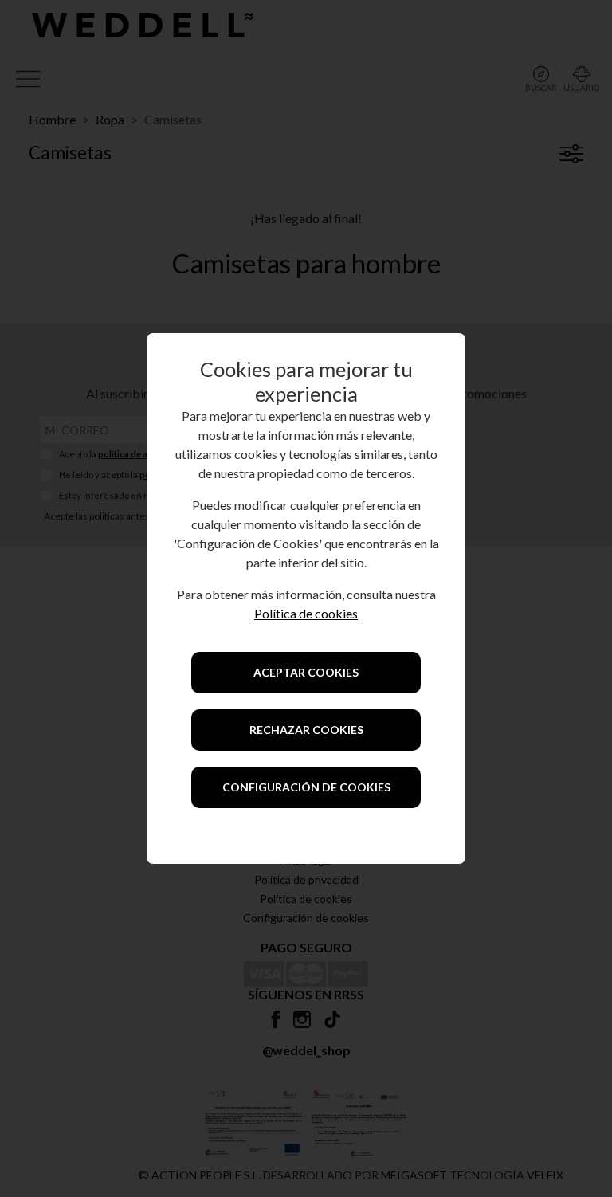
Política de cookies (306, 613)
